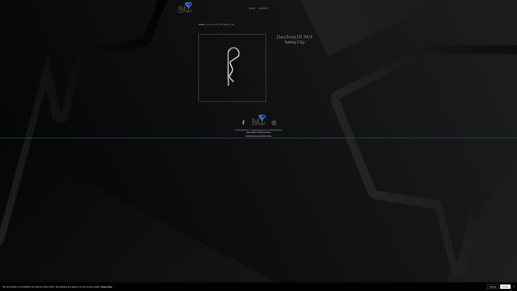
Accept (505, 286)
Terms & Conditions (264, 132)
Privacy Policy (106, 286)
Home (201, 24)
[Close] (513, 287)
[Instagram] (274, 123)
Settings (492, 286)
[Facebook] (243, 122)
